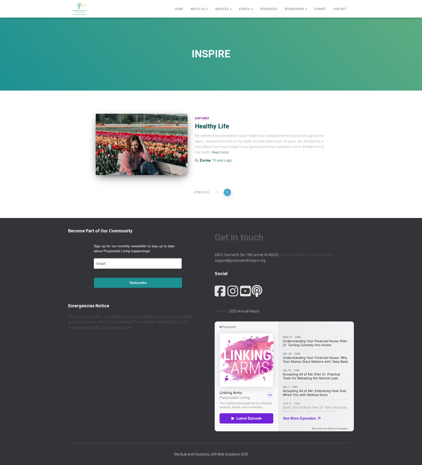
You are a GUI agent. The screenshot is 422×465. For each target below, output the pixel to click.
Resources (268, 9)
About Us (197, 9)
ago (222, 160)
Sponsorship (295, 9)
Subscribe (138, 283)
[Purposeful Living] (79, 9)
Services (222, 9)
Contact (340, 9)
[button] (206, 9)
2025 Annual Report (244, 311)
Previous (202, 192)
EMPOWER (202, 118)
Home (179, 9)
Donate (320, 9)
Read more (220, 152)
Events (245, 9)
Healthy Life (212, 126)
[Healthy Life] (142, 144)
